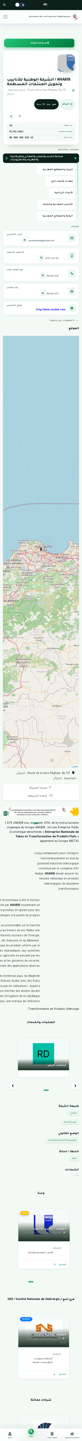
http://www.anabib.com (50, 310)
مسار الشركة (38, 788)
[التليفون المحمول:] (41, 258)
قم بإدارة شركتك (39, 43)
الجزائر (65, 104)
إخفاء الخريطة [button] (38, 796)
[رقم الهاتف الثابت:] (43, 275)
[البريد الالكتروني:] (25, 240)
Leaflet (74, 766)
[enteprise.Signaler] (20, 116)
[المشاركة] (11, 116)
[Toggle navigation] (5, 16)
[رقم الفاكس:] (43, 293)
